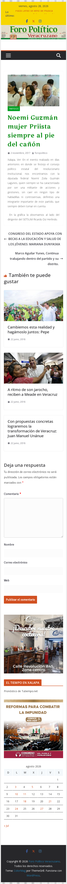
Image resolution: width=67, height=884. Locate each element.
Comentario (12, 494)
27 (41, 808)
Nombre (9, 544)
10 (16, 794)
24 (16, 808)
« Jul (6, 825)
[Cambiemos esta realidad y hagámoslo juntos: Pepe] (33, 293)
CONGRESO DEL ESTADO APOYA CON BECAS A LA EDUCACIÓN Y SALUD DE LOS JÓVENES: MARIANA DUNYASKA (35, 239)
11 (24, 794)
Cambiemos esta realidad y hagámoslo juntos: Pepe (31, 329)
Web (6, 580)
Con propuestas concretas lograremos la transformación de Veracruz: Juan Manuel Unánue (32, 428)
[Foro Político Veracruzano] (33, 28)
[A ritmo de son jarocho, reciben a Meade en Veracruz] (33, 355)
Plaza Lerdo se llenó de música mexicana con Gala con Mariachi (34, 13)
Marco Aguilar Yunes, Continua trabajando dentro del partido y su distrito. (34, 258)
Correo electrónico (15, 562)
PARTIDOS (13, 108)
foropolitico (41, 153)
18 (24, 801)
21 (50, 801)
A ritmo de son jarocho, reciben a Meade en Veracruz (32, 392)
